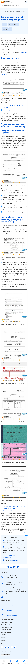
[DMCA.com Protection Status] (5, 654)
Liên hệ (3, 640)
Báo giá (24, 663)
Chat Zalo (4, 663)
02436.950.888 (7, 557)
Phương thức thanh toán (6, 625)
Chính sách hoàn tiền (6, 632)
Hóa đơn (9, 10)
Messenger (10, 663)
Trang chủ (3, 10)
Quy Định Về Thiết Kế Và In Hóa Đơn (13, 110)
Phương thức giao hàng (6, 627)
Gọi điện (17, 663)
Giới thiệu (3, 637)
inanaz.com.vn (14, 560)
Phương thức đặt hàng (6, 622)
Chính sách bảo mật (6, 629)
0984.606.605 (12, 555)
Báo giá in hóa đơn (8, 510)
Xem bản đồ (9, 597)
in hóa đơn (24, 52)
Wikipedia (4, 74)
